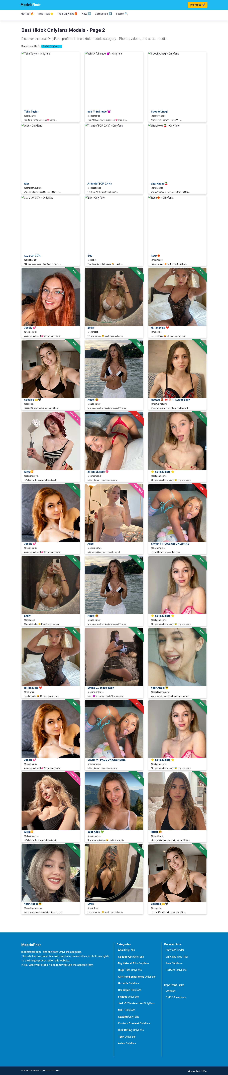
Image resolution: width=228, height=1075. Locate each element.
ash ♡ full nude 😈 (99, 111)
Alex (26, 183)
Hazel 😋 (92, 399)
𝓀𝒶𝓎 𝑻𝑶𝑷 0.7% (32, 255)
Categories (124, 944)
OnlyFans (126, 950)
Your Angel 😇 (160, 687)
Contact (170, 990)
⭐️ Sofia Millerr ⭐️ (162, 471)
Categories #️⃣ (103, 13)
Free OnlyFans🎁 (68, 13)
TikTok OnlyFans (51, 46)
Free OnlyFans (174, 963)
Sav (89, 255)
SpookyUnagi (159, 111)
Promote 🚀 (197, 4)
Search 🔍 (122, 13)
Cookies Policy (37, 1070)
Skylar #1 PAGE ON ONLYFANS (170, 543)
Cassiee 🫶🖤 (32, 399)
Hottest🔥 (27, 13)
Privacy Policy (26, 1070)
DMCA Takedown (176, 997)
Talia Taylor (31, 111)
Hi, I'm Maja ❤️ (160, 327)
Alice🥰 (29, 471)
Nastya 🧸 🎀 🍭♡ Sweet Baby (170, 399)
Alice (90, 543)
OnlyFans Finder (175, 950)
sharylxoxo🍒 (159, 183)
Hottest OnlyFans (176, 970)
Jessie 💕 (30, 327)
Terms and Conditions (51, 1070)
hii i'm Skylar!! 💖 (98, 471)
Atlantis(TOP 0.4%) (99, 183)
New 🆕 (86, 13)
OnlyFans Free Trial (177, 956)
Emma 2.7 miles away (100, 687)
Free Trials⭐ (46, 13)
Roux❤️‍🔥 (155, 255)
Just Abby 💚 (95, 831)
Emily (90, 327)
